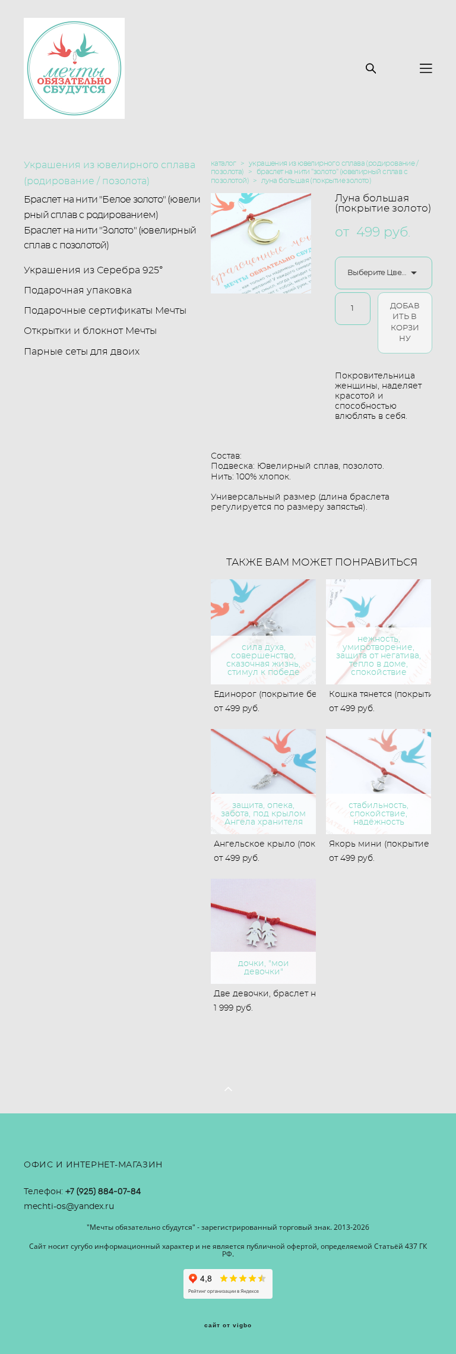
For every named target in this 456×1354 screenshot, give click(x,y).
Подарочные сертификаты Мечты (105, 310)
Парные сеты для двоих (82, 351)
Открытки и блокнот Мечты (90, 331)
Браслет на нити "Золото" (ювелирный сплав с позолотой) (110, 238)
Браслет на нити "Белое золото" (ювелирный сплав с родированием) (112, 207)
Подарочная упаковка (78, 290)
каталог (223, 163)
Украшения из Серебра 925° (93, 270)
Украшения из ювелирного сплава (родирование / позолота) (109, 173)
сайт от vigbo (228, 1325)
